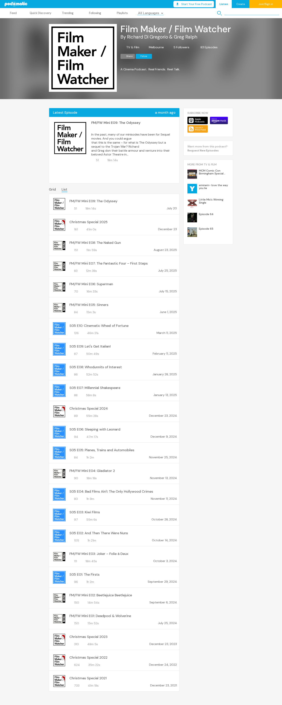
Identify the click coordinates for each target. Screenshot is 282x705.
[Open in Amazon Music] (219, 120)
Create (240, 4)
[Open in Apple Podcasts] (197, 120)
